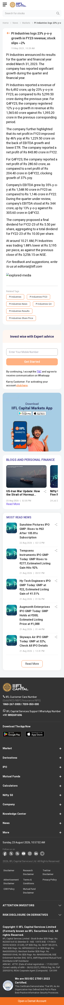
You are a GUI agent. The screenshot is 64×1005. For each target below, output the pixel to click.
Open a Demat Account (32, 507)
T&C (35, 516)
